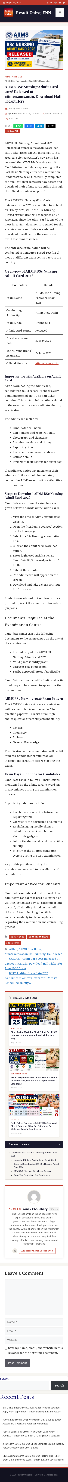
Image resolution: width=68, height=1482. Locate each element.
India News (13, 943)
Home (7, 77)
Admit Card (17, 77)
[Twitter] (51, 3)
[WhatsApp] (64, 3)
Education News (38, 937)
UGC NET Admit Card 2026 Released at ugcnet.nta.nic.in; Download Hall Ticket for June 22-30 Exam (33, 963)
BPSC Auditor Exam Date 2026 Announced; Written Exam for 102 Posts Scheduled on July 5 (31, 978)
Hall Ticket (54, 954)
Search (4, 1379)
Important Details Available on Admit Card (35, 1160)
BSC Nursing (37, 954)
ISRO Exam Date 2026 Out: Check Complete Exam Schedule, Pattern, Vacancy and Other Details (33, 1445)
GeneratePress (51, 1474)
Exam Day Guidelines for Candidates (32, 1175)
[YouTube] (55, 3)
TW (51, 126)
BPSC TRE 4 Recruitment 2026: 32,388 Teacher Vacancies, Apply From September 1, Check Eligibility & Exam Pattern (32, 1409)
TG (41, 126)
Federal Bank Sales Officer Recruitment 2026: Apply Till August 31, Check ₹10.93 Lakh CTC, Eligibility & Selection (31, 1433)
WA (19, 126)
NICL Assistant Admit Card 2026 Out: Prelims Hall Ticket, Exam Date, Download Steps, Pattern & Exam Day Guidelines (34, 1457)
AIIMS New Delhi (30, 949)
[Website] (14, 1250)
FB (30, 126)
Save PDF (14, 131)
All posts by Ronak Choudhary (36, 1250)
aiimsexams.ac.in (47, 363)
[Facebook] (47, 3)
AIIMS (13, 949)
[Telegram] (60, 3)
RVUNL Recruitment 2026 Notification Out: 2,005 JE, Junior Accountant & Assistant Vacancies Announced (32, 1421)
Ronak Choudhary (34, 1209)
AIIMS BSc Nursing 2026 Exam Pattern (32, 1171)
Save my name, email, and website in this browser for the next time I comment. (35, 1350)
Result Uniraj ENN (33, 12)
